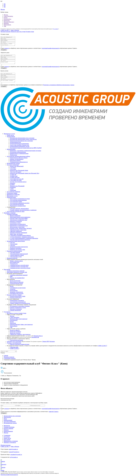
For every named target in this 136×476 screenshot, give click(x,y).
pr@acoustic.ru (14, 457)
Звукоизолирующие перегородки (19, 246)
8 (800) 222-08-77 (5, 30)
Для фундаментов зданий (17, 255)
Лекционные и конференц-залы (18, 220)
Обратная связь (14, 347)
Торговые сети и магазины (14, 341)
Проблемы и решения (9, 213)
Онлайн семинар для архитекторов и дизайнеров (23, 210)
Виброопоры (13, 155)
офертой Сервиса (53, 411)
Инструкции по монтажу (17, 282)
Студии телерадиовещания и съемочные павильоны (24, 238)
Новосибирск (7, 24)
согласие (6, 48)
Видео (11, 286)
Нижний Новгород (9, 22)
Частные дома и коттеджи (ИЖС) (19, 218)
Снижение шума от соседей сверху (19, 265)
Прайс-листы (10, 135)
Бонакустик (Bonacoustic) (17, 166)
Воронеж (6, 23)
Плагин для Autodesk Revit (17, 278)
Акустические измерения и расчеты (19, 203)
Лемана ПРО (45, 341)
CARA (12, 188)
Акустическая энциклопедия (18, 302)
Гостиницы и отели (15, 222)
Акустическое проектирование (18, 200)
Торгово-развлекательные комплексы (20, 239)
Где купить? (55, 28)
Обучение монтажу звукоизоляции (19, 208)
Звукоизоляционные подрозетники (19, 143)
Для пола (12, 245)
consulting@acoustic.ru (16, 454)
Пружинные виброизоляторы (18, 152)
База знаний (7, 269)
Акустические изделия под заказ (15, 211)
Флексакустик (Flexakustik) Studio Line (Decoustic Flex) (24, 173)
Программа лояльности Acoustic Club (17, 272)
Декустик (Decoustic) (15, 172)
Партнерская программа (16, 340)
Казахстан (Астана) (15, 333)
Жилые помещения (15, 215)
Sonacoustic (13, 190)
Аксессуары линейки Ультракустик (19, 145)
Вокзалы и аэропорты (16, 221)
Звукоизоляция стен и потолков (12, 416)
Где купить (7, 436)
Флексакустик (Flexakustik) (17, 186)
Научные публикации (16, 309)
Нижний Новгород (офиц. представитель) (21, 324)
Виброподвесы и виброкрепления (19, 153)
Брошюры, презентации (16, 292)
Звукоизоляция (11, 136)
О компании (7, 435)
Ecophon (12, 184)
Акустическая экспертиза (17, 204)
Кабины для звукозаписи (16, 159)
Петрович (52, 341)
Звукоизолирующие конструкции (16, 241)
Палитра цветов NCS (15, 297)
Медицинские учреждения (17, 227)
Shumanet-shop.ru (38, 335)
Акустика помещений (13, 164)
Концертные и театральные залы (19, 225)
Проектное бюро (11, 197)
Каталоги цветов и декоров (14, 294)
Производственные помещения (18, 232)
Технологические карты (16, 283)
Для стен (12, 242)
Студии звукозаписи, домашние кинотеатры (22, 237)
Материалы (7, 425)
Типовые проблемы (12, 214)
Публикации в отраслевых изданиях (20, 306)
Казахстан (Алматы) (15, 331)
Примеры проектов (12, 258)
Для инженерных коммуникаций (19, 253)
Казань (5, 17)
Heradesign (13, 187)
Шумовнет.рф (35, 337)
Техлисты (12, 289)
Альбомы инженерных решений (15, 270)
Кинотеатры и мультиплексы (18, 224)
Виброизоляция (11, 149)
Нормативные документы (17, 300)
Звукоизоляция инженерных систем (19, 146)
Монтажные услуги (12, 196)
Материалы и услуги (9, 133)
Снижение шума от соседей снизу (19, 266)
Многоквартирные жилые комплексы (20, 217)
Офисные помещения (16, 231)
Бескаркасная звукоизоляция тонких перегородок (23, 139)
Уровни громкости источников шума (20, 303)
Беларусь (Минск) (15, 330)
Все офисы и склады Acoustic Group (16, 313)
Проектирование (8, 431)
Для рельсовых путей (16, 256)
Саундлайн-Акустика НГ (17, 179)
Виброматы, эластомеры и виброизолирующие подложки (25, 150)
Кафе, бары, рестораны (16, 234)
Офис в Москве (15, 30)
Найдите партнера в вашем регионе (19, 344)
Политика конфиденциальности (9, 474)
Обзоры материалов (15, 310)
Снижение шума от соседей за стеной (20, 268)
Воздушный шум (14, 262)
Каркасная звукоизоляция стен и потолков (21, 140)
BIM (11, 276)
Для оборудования (15, 252)
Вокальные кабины (15, 160)
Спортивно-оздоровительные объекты (20, 235)
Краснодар (7, 20)
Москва (6, 14)
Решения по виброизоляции (14, 251)
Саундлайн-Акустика (16, 180)
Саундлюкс (13, 169)
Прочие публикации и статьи (18, 307)
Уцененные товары (12, 193)
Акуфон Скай (13, 176)
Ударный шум (14, 263)
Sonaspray (12, 183)
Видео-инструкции (15, 280)
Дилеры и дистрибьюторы (14, 343)
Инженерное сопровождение (18, 205)
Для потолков (13, 244)
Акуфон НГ (13, 174)
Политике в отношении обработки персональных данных (58, 85)
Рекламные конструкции (16, 293)
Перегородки (7, 417)
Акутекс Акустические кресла (18, 181)
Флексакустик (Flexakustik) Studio (19, 170)
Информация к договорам (11, 441)
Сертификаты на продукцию (18, 287)
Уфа (5, 26)
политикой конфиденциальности (51, 48)
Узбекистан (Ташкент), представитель (20, 334)
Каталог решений (8, 428)
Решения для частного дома (17, 249)
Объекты (6, 430)
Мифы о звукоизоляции (16, 261)
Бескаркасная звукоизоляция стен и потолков (22, 138)
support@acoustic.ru (14, 452)
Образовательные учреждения (18, 229)
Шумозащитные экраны (13, 163)
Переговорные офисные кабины (18, 157)
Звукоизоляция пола (15, 142)
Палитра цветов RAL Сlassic (17, 296)
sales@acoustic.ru (13, 449)
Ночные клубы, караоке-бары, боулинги (21, 228)
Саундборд (13, 167)
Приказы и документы (10, 442)
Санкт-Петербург (8, 16)
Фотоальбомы (14, 290)
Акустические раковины (13, 191)
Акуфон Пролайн (15, 177)
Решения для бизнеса (15, 248)
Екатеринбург (7, 19)
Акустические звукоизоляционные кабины (18, 156)
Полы (5, 418)
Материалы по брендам (13, 194)
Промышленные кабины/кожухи (19, 162)
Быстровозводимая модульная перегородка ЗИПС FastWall (25, 147)
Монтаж (6, 432)
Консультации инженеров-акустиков (20, 198)
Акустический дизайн (16, 201)
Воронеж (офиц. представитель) (18, 319)
